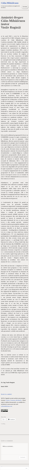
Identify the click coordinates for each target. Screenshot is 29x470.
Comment (22, 457)
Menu (25, 6)
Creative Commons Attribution (13, 400)
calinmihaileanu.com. (6, 406)
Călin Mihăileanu (9, 3)
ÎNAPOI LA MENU (6, 394)
